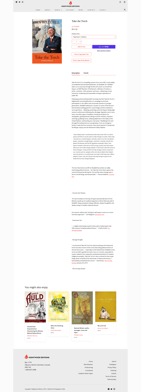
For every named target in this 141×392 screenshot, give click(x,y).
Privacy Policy (112, 367)
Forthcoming (89, 367)
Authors (70, 10)
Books (58, 10)
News (81, 10)
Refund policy (112, 379)
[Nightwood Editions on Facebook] (109, 389)
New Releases (88, 364)
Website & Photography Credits (56, 389)
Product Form (76, 34)
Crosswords (89, 370)
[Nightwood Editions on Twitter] (111, 389)
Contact (91, 10)
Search (114, 361)
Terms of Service (111, 376)
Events (103, 10)
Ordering (113, 370)
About (48, 10)
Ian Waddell (75, 26)
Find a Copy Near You (81, 54)
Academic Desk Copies (85, 373)
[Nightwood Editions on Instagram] (114, 389)
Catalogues (112, 364)
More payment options (104, 50)
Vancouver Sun (99, 214)
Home (38, 10)
